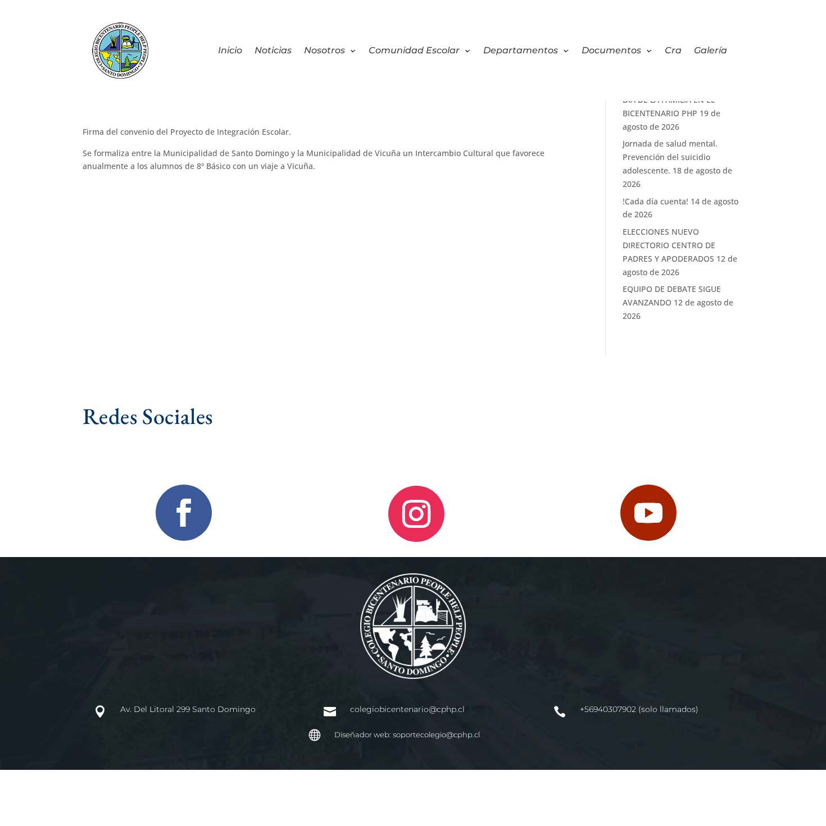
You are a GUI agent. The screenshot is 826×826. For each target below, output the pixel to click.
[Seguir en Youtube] (648, 513)
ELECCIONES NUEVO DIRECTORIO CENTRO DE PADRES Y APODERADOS (669, 245)
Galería (710, 51)
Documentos (611, 51)
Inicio (230, 51)
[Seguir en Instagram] (416, 514)
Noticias (273, 51)
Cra (673, 51)
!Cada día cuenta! (655, 201)
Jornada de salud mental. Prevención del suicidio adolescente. (670, 157)
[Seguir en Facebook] (184, 513)
